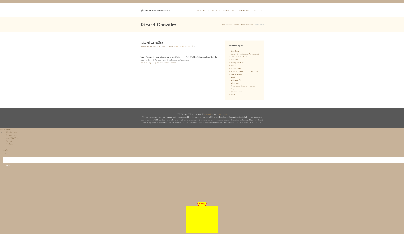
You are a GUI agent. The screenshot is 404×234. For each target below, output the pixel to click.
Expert (159, 46)
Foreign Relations (237, 62)
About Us (258, 10)
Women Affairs (236, 92)
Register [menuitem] (6, 153)
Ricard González (167, 46)
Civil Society (235, 51)
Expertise (236, 25)
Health (233, 65)
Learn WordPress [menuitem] (12, 138)
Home (223, 25)
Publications (229, 10)
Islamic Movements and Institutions (244, 71)
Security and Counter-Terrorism (243, 86)
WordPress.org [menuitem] (11, 132)
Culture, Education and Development (245, 54)
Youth (233, 94)
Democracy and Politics (247, 25)
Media (233, 77)
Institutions (214, 10)
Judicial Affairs (236, 74)
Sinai (233, 89)
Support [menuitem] (9, 141)
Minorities (235, 83)
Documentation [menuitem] (12, 135)
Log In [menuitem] (5, 150)
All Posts (229, 25)
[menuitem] (203, 162)
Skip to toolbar (5, 129)
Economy (234, 59)
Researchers (245, 10)
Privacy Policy (222, 114)
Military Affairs (236, 80)
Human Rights (236, 68)
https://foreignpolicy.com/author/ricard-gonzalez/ (159, 63)
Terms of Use (208, 114)
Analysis (201, 10)
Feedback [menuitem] (9, 144)
